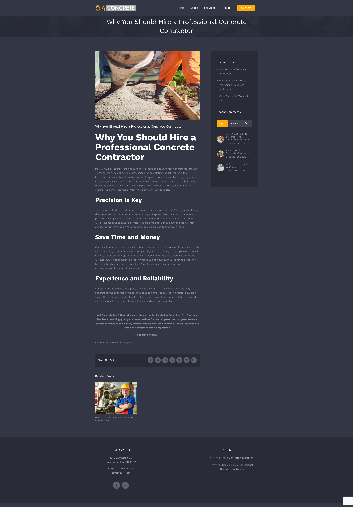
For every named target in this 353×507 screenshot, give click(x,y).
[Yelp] (125, 485)
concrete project (122, 168)
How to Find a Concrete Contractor (116, 398)
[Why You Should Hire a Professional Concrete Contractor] (220, 137)
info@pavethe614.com (121, 468)
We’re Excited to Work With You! (238, 165)
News (131, 342)
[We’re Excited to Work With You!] (220, 166)
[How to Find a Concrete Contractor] (220, 152)
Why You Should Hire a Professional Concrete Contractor (232, 84)
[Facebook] (116, 485)
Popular (223, 123)
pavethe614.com (121, 472)
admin (101, 342)
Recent (234, 123)
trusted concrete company (159, 297)
